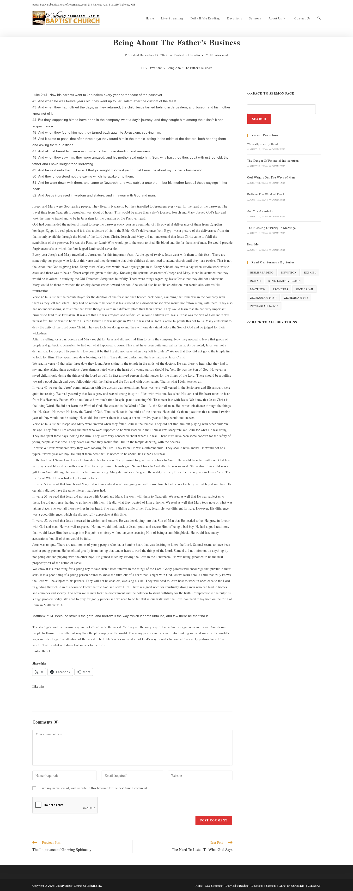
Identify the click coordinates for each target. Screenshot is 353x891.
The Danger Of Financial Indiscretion (273, 160)
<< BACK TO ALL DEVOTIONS (272, 322)
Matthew (257, 289)
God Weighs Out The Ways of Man (271, 177)
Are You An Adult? (260, 211)
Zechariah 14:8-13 (264, 306)
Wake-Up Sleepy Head (262, 144)
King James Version (284, 281)
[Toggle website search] (319, 18)
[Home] (142, 67)
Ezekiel (310, 272)
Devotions (195, 55)
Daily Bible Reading (237, 885)
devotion (289, 272)
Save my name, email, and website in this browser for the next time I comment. (94, 788)
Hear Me (253, 244)
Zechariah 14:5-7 (263, 297)
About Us (284, 886)
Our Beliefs (297, 885)
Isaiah (255, 281)
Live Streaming (214, 885)
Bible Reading (262, 272)
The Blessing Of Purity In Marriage (271, 228)
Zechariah (304, 289)
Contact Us (314, 885)
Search (259, 119)
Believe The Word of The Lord (268, 194)
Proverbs (280, 289)
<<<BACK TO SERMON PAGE (270, 93)
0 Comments (277, 149)
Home (198, 885)
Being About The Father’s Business (189, 67)
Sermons (271, 885)
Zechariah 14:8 (296, 297)
